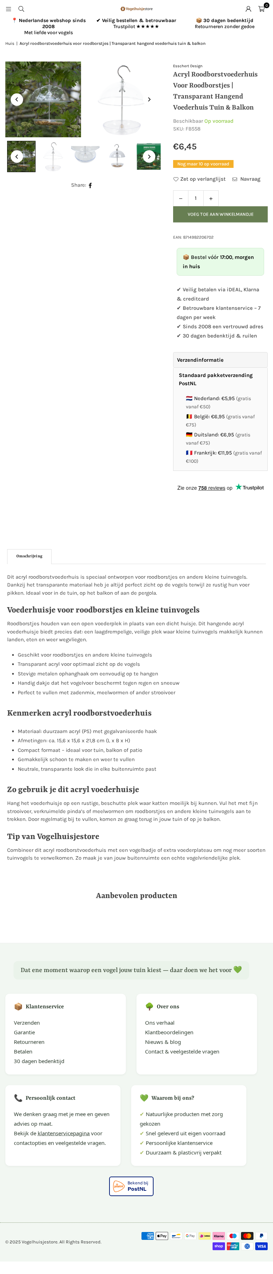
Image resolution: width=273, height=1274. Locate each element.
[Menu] (8, 9)
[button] (261, 8)
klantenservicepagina (64, 1133)
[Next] (149, 99)
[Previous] (17, 99)
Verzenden (27, 1022)
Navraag (250, 179)
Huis (9, 43)
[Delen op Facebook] (90, 185)
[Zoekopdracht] (21, 9)
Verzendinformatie (200, 360)
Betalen (23, 1051)
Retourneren (29, 1041)
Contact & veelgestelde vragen (182, 1051)
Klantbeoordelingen (169, 1032)
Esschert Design (188, 66)
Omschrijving (29, 556)
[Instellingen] (248, 8)
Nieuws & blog (163, 1041)
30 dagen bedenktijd (39, 1061)
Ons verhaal (160, 1022)
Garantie (24, 1032)
